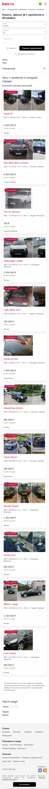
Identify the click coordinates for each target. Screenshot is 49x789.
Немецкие (28, 732)
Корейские (39, 732)
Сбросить (12, 48)
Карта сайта (6, 761)
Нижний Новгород (9, 748)
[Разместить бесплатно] (40, 4)
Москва (5, 745)
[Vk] (40, 772)
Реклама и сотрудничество (32, 758)
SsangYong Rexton (13, 408)
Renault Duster (11, 506)
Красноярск (21, 748)
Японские (16, 732)
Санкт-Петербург (15, 745)
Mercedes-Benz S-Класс (16, 163)
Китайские (6, 732)
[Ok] (45, 772)
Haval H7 (8, 113)
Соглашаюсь (24, 784)
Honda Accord (11, 359)
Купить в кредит (9, 128)
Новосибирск (29, 745)
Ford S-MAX (10, 653)
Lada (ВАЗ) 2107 (12, 310)
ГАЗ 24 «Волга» (12, 212)
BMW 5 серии (11, 604)
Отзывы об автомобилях (11, 758)
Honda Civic (10, 555)
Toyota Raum (10, 457)
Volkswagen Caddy (13, 261)
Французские (7, 735)
